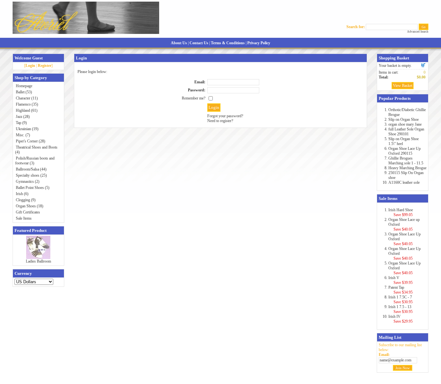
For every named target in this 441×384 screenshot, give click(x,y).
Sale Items (24, 218)
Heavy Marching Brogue (407, 168)
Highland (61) (26, 110)
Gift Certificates (28, 212)
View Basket (402, 85)
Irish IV (394, 316)
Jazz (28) (23, 116)
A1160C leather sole (404, 182)
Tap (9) (21, 122)
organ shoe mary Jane (405, 124)
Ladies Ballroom (38, 261)
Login (30, 65)
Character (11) (27, 98)
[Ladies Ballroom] (38, 257)
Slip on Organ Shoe (403, 119)
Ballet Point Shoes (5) (32, 187)
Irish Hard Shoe (400, 210)
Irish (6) (22, 194)
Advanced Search (417, 31)
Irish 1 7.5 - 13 (399, 307)
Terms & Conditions (228, 43)
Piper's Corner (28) (30, 141)
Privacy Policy (258, 43)
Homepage (24, 86)
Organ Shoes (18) (29, 206)
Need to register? (220, 121)
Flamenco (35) (27, 104)
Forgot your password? (225, 116)
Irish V (393, 277)
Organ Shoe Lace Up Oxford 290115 (404, 151)
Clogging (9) (26, 200)
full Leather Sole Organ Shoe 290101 (406, 131)
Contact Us (199, 43)
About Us (179, 43)
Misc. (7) (23, 135)
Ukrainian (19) (27, 129)
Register (44, 65)
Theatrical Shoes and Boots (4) (36, 149)
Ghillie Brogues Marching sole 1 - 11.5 (405, 160)
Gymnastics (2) (27, 181)
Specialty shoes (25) (31, 175)
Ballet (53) (24, 92)
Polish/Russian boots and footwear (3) (35, 160)
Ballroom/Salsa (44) (31, 169)
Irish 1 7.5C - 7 (400, 297)
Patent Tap (396, 287)
